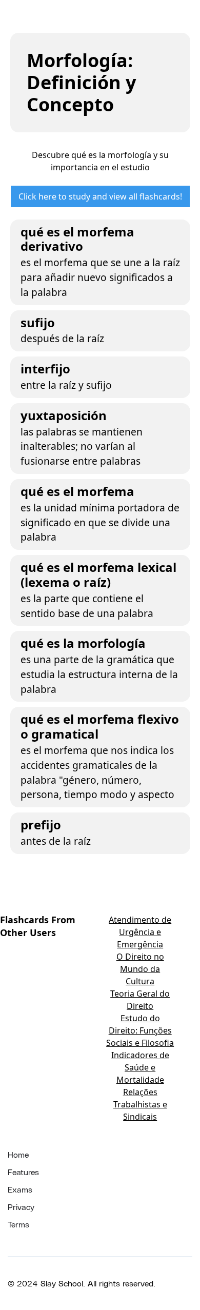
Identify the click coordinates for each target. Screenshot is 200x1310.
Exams (20, 1189)
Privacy (21, 1207)
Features (23, 1172)
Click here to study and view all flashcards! (100, 196)
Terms (18, 1224)
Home (18, 1154)
